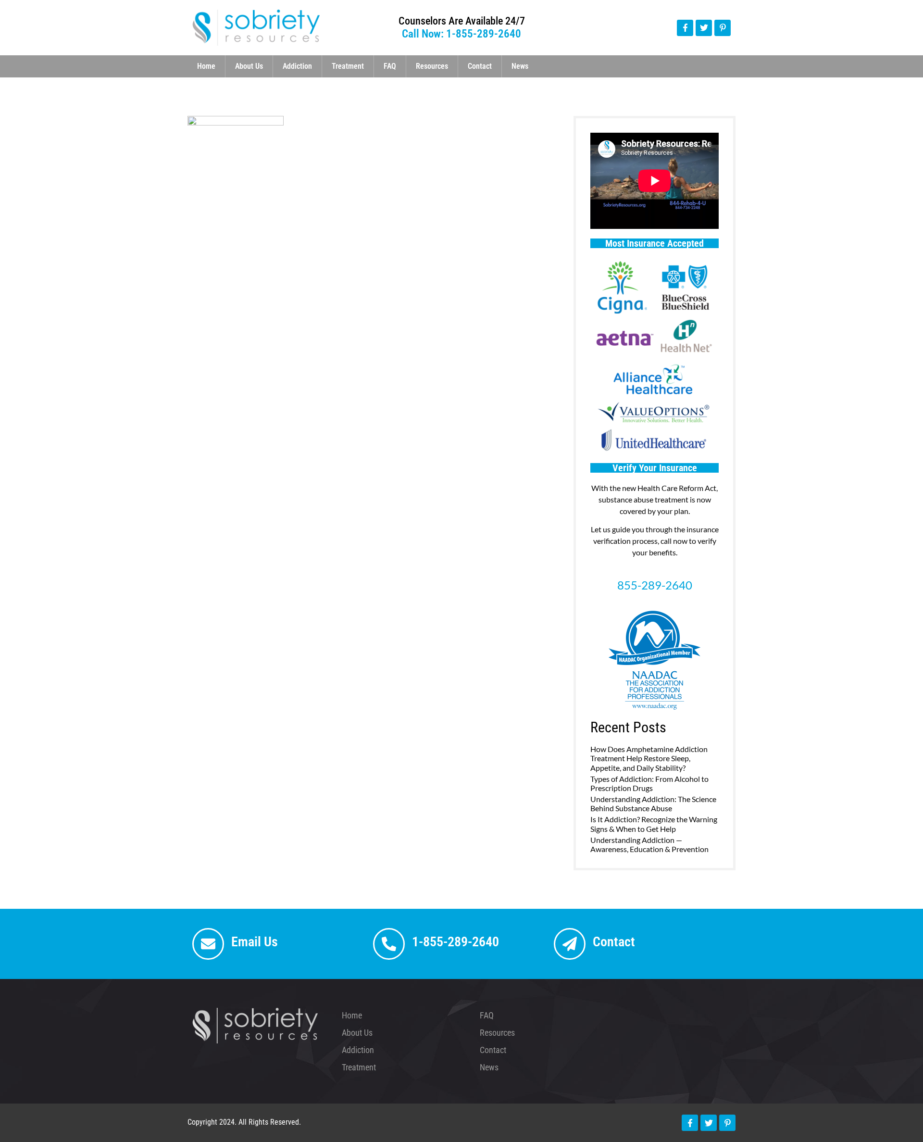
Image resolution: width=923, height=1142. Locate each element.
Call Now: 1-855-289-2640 (461, 33)
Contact (480, 66)
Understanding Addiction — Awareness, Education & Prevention (649, 844)
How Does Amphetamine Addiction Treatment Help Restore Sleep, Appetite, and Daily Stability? (649, 758)
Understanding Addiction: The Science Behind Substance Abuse (653, 803)
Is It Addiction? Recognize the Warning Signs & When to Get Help (653, 824)
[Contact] (570, 944)
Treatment (348, 66)
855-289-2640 (654, 585)
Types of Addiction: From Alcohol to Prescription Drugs (649, 783)
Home (206, 66)
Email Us (254, 942)
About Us (249, 66)
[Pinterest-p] (722, 28)
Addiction (297, 66)
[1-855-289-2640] (389, 944)
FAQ (390, 66)
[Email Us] (208, 944)
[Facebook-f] (685, 28)
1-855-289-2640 (455, 942)
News (519, 66)
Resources (432, 66)
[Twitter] (704, 28)
